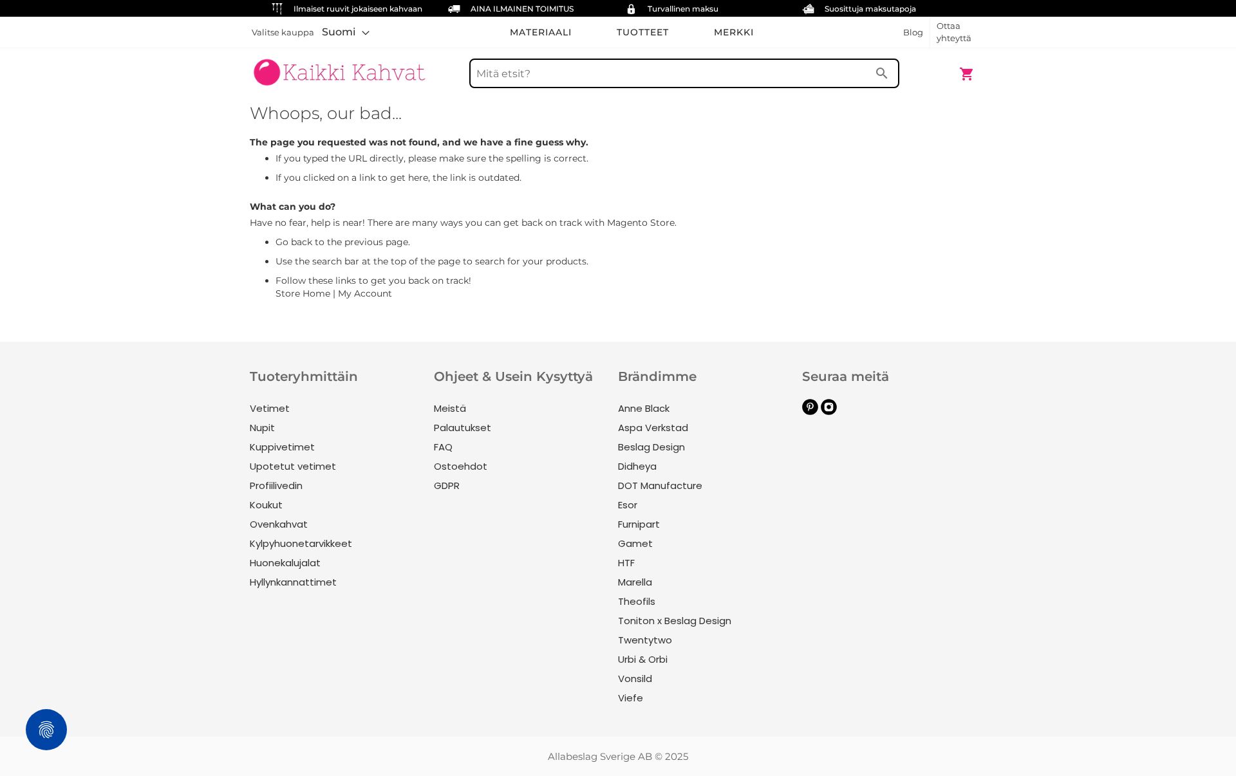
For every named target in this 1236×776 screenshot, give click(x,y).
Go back (294, 242)
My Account (365, 293)
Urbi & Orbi (643, 659)
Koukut (266, 505)
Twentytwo (645, 640)
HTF (626, 562)
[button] (346, 32)
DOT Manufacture (660, 485)
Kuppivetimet (282, 447)
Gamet (635, 543)
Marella (635, 582)
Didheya (637, 466)
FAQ (443, 447)
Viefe (630, 698)
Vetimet (270, 408)
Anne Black (644, 408)
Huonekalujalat (285, 562)
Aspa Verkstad (653, 427)
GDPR (447, 485)
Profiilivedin (276, 485)
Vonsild (635, 678)
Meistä (450, 408)
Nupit (262, 427)
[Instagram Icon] (829, 411)
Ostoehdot (460, 466)
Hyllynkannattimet (293, 582)
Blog (913, 32)
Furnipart (639, 524)
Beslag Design (651, 447)
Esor (627, 505)
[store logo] (339, 67)
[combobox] (684, 73)
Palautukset (462, 427)
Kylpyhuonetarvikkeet (301, 543)
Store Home (303, 293)
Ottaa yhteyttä (954, 32)
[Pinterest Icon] (810, 411)
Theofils (636, 601)
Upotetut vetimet (293, 466)
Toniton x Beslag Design (674, 620)
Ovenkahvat (279, 524)
